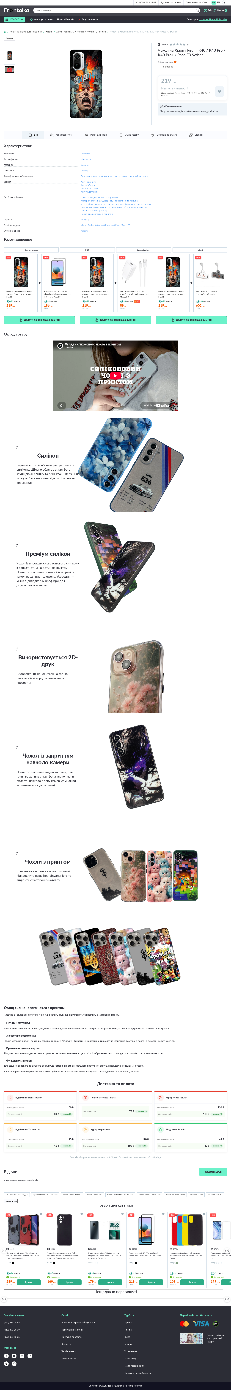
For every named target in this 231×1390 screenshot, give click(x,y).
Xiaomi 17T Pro (196, 1195)
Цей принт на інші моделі (17, 1195)
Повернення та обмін (196, 3)
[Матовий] (95, 1263)
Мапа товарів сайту (134, 1366)
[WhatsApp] (14, 1363)
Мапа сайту (130, 1359)
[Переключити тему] (224, 2)
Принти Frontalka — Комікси (45, 1195)
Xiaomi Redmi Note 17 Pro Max (120, 1195)
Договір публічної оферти (137, 1373)
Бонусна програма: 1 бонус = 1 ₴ (78, 1323)
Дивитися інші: (185, 94)
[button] (227, 1250)
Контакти (66, 1344)
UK (213, 3)
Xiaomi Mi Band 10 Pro (175, 1195)
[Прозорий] (98, 1263)
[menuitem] (214, 3)
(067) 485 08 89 (12, 1323)
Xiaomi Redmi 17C (94, 1195)
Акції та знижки (90, 20)
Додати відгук (213, 1172)
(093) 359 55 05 (12, 1337)
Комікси (9, 38)
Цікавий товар (68, 1359)
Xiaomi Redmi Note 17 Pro (149, 1195)
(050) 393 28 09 (12, 1330)
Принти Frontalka (65, 20)
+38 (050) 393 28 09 (146, 3)
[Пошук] (197, 10)
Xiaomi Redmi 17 (215, 1195)
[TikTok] (30, 1356)
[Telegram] (6, 1363)
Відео (127, 1337)
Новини (128, 1330)
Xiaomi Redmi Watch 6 (72, 1195)
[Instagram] (22, 1356)
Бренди (128, 1344)
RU (218, 3)
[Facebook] (6, 1356)
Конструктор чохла (43, 20)
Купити (28, 1282)
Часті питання (68, 1351)
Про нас (128, 1323)
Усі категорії (130, 1351)
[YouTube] (14, 1356)
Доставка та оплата (171, 3)
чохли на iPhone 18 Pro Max (213, 20)
